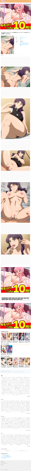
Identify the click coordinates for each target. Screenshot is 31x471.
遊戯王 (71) (27, 381)
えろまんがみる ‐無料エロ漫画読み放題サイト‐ (7, 456)
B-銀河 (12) (7, 420)
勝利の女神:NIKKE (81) (4, 381)
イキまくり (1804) (17, 436)
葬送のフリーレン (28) (21, 385)
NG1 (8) (25, 424)
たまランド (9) (17, 424)
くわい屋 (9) (11, 423)
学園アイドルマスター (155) (6, 378)
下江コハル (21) (18, 406)
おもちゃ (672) (17, 441)
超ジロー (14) (8, 419)
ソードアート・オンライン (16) (10, 393)
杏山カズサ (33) (24, 402)
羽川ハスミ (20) (8, 407)
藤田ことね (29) (18, 403)
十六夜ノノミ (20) (17, 407)
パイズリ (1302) (24, 437)
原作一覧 (28, 396)
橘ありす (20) (12, 407)
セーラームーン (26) (3, 386)
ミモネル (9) (14, 423)
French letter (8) (8, 427)
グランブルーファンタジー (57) (11, 382)
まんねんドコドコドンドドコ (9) (10, 424)
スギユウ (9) (25, 423)
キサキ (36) (14, 402)
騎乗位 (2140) (11, 436)
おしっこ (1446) (8, 437)
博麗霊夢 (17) (28, 410)
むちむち (26, 43)
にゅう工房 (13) (27, 419)
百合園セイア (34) (19, 402)
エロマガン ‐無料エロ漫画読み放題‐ (5, 455)
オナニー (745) (28, 440)
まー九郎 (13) (17, 419)
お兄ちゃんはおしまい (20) (25, 389)
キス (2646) (7, 436)
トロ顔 (25, 42)
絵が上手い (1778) (22, 436)
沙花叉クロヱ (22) (13, 406)
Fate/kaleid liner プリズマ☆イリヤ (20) (7, 390)
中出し (21, 44)
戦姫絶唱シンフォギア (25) (18, 386)
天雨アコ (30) (13, 403)
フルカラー (23, 43)
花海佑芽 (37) (11, 402)
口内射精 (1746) (28, 436)
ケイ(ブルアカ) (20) (27, 407)
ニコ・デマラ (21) (23, 406)
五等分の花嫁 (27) (27, 385)
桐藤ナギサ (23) (8, 406)
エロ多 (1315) (20, 437)
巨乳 (22, 44)
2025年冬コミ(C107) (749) (22, 440)
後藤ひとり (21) (28, 406)
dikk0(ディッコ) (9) (3, 424)
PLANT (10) (2, 423)
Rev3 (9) (18, 423)
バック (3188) (3, 436)
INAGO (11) (16, 420)
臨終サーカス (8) (14, 427)
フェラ (21, 43)
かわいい (23, 42)
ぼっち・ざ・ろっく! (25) (11, 386)
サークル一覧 (28, 430)
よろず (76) (10, 381)
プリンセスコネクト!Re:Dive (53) (20, 382)
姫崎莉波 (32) (28, 402)
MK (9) (29, 423)
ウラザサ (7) (23, 427)
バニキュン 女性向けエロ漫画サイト (5, 457)
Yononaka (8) (21, 424)
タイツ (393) (4, 444)
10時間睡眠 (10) (7, 423)
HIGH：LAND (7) (28, 427)
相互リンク (2, 464)
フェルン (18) (20, 410)
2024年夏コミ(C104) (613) (26, 441)
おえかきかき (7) (19, 427)
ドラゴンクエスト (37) (4, 385)
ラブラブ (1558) (3, 437)
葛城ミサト (21, 38)
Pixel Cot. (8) (28, 424)
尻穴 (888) (2, 440)
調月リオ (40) (6, 402)
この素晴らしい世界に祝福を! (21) (6, 389)
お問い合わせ (3, 461)
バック (27, 42)
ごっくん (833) (7, 440)
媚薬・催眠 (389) (19, 444)
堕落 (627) (21, 441)
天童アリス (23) (3, 406)
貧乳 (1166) (28, 437)
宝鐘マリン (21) (3, 407)
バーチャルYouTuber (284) (18, 377)
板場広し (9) (21, 423)
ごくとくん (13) (22, 419)
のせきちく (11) (20, 420)
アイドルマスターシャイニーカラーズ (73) (19, 381)
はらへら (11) (28, 420)
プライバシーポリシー (4, 463)
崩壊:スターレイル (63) (4, 382)
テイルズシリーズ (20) (16, 389)
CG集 (20, 42)
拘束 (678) (10, 441)
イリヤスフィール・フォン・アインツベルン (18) (12, 410)
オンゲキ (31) (15, 385)
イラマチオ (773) (15, 440)
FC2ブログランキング (8, 450)
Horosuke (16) (3, 419)
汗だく (24, 44)
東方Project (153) (15, 378)
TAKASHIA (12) (3, 420)
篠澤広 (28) (28, 403)
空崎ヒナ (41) (2, 402)
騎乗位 (21, 45)
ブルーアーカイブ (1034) (11, 377)
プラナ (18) (24, 410)
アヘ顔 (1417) (12, 437)
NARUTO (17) (3, 393)
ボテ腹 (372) (26, 444)
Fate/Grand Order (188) (26, 377)
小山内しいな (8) (3, 427)
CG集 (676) (13, 441)
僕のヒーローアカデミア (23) (26, 386)
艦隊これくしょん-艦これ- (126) (24, 378)
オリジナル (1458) (4, 377)
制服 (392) (11, 444)
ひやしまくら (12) (12, 420)
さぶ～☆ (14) (12, 419)
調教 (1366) (16, 437)
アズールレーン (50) (27, 382)
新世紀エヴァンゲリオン (23, 37)
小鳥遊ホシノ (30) (8, 403)
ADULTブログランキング (23, 450)
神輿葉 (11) (24, 420)
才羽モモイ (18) (3, 410)
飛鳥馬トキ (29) (24, 403)
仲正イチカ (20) (22, 407)
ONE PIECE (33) (10, 385)
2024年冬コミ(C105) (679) (4, 441)
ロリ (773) (11, 440)
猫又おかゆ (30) (3, 403)
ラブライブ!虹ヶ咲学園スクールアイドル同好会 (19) (22, 390)
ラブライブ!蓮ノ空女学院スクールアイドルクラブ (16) (22, 393)
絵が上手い (27, 44)
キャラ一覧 (28, 413)
